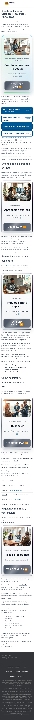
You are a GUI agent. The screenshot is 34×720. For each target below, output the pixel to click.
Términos (12, 676)
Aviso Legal (9, 671)
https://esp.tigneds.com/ (20, 696)
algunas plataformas (13, 608)
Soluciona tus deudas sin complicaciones (16, 111)
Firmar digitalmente (15, 499)
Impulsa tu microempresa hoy (16, 133)
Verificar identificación (16, 490)
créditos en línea (9, 265)
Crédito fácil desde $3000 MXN (16, 126)
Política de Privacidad (14, 667)
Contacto (21, 676)
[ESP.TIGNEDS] (11, 3)
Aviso (25, 667)
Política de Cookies (22, 671)
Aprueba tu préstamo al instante (16, 119)
